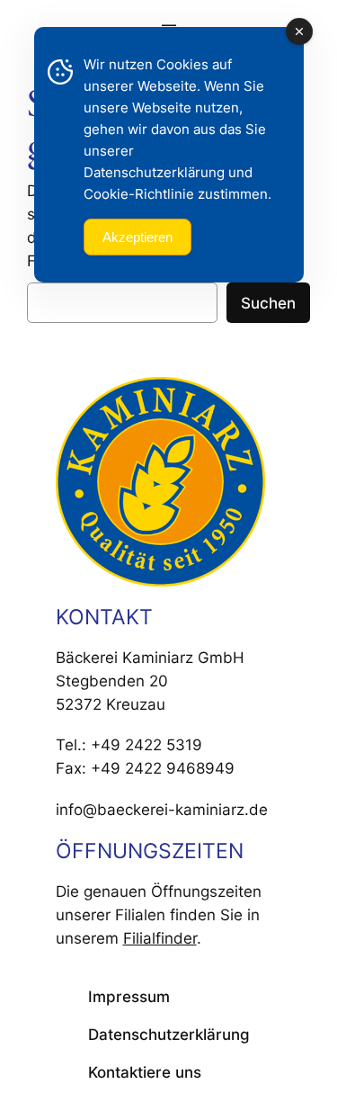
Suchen (268, 303)
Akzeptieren (137, 237)
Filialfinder (160, 938)
